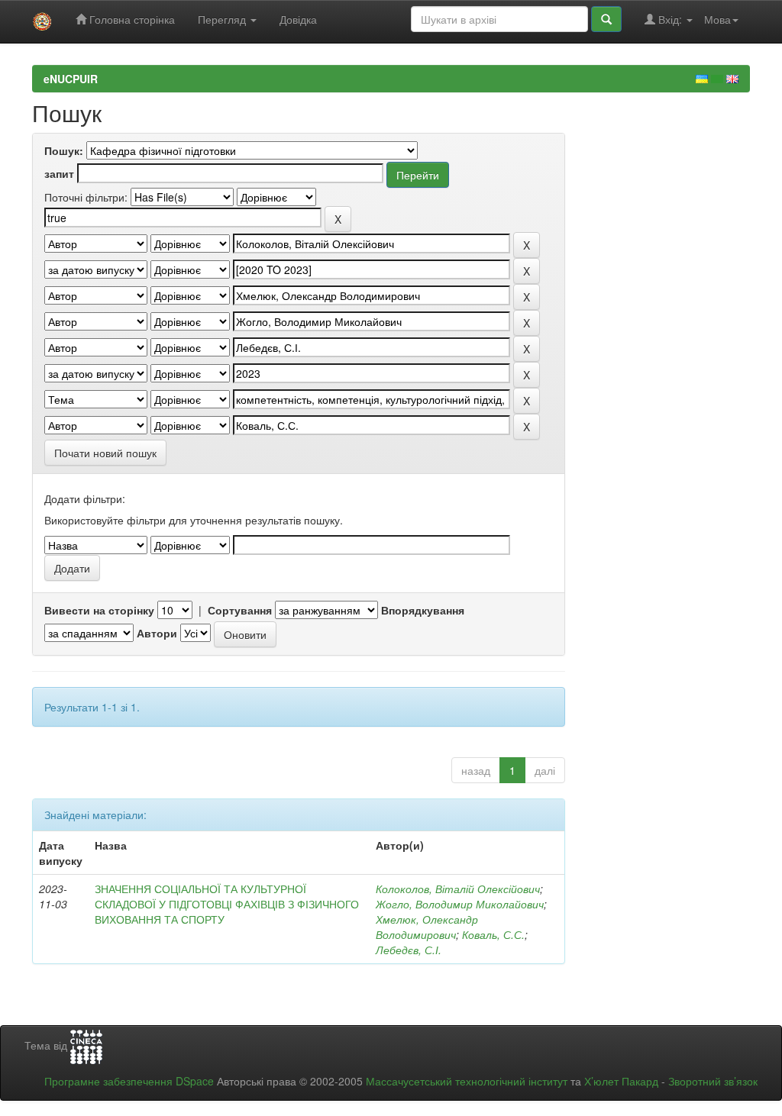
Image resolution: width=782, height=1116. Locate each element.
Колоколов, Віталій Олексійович (458, 888)
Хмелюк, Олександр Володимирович (427, 926)
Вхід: (670, 19)
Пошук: (63, 150)
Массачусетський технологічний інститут (466, 1081)
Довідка (298, 19)
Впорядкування (422, 610)
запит (59, 173)
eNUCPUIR (71, 78)
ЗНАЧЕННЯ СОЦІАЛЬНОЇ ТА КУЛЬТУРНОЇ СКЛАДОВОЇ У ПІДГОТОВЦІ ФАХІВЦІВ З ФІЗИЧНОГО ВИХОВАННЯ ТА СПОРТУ (227, 904)
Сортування (240, 610)
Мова (717, 19)
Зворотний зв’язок (713, 1081)
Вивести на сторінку (99, 610)
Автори (157, 632)
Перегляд (223, 19)
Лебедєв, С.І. (408, 949)
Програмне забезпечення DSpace (129, 1081)
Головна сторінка (130, 19)
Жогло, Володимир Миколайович (460, 903)
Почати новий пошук (105, 452)
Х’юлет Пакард (621, 1081)
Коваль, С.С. (493, 934)
